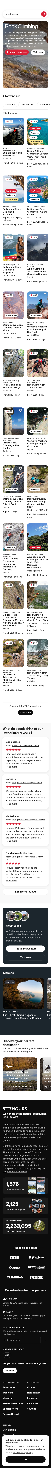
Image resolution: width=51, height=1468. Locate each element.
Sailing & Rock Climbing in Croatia (27, 782)
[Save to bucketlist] (20, 121)
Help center (33, 1392)
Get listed (9, 1370)
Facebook (32, 1403)
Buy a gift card (11, 1414)
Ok (25, 1459)
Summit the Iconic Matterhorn (25, 745)
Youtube (31, 1408)
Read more (11, 767)
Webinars (8, 1392)
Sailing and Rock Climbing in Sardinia (28, 820)
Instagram (32, 1398)
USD (7, 1355)
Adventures (9, 1387)
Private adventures (13, 1403)
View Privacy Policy (23, 1452)
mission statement (17, 1171)
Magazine (8, 1398)
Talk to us (38, 52)
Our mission (9, 1429)
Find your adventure (17, 52)
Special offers (10, 1408)
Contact (31, 1387)
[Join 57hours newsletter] (45, 1340)
